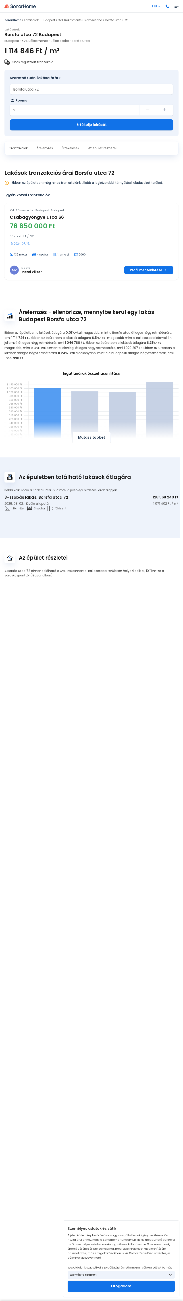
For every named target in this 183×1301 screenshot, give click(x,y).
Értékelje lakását (92, 124)
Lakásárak (31, 20)
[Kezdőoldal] (20, 6)
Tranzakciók (18, 148)
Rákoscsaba (93, 20)
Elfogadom (121, 1286)
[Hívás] (167, 6)
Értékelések (70, 148)
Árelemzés (45, 148)
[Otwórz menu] (177, 6)
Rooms (21, 100)
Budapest (48, 20)
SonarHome (12, 20)
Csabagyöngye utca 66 (37, 217)
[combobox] (91, 89)
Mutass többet (91, 437)
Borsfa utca (113, 20)
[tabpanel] (91, 241)
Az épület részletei (102, 148)
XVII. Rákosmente (69, 20)
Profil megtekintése (146, 270)
